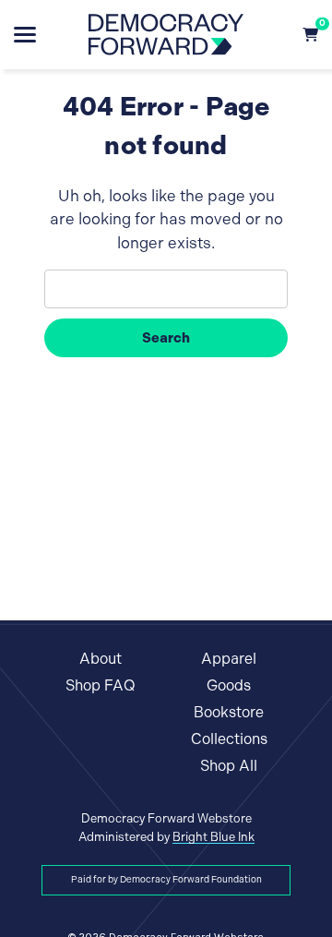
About (100, 658)
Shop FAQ (100, 685)
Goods (229, 685)
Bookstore (229, 712)
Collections (229, 739)
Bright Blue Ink (213, 837)
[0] (310, 34)
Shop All (228, 766)
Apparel (228, 658)
